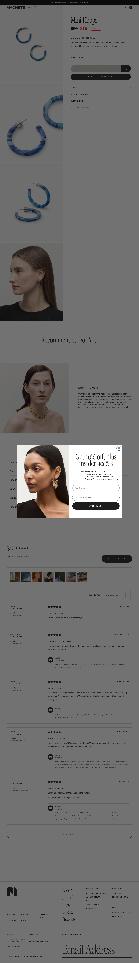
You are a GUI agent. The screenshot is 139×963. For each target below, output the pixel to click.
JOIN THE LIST (96, 506)
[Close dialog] (119, 448)
